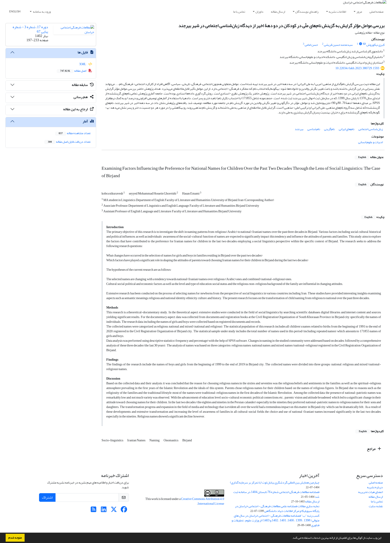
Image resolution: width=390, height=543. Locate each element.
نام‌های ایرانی (346, 129)
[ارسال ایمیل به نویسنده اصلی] (364, 44)
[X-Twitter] (114, 511)
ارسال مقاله (278, 12)
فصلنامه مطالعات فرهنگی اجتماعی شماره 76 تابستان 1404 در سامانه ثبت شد (276, 494)
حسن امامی (311, 45)
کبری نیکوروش (375, 45)
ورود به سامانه (41, 12)
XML (83, 64)
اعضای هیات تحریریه (370, 492)
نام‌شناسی (313, 129)
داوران (259, 12)
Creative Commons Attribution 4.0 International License (202, 501)
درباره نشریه (375, 487)
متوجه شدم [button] (15, 537)
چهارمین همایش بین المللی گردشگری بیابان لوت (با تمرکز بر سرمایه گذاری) (274, 482)
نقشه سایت (376, 506)
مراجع (371, 448)
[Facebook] (124, 511)
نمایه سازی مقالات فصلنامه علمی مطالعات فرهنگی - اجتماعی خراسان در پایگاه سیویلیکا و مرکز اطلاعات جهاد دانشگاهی (277, 508)
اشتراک (47, 497)
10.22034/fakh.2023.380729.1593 (357, 68)
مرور (359, 12)
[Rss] (93, 511)
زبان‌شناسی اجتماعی (370, 129)
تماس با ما (239, 12)
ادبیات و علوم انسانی (370, 142)
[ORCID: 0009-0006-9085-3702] (360, 44)
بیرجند (299, 129)
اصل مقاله (73, 71)
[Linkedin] (104, 511)
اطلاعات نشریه (337, 12)
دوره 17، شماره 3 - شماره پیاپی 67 (30, 29)
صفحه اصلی (376, 12)
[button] (290, 538)
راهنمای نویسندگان (306, 12)
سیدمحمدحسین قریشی (338, 45)
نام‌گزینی (329, 129)
